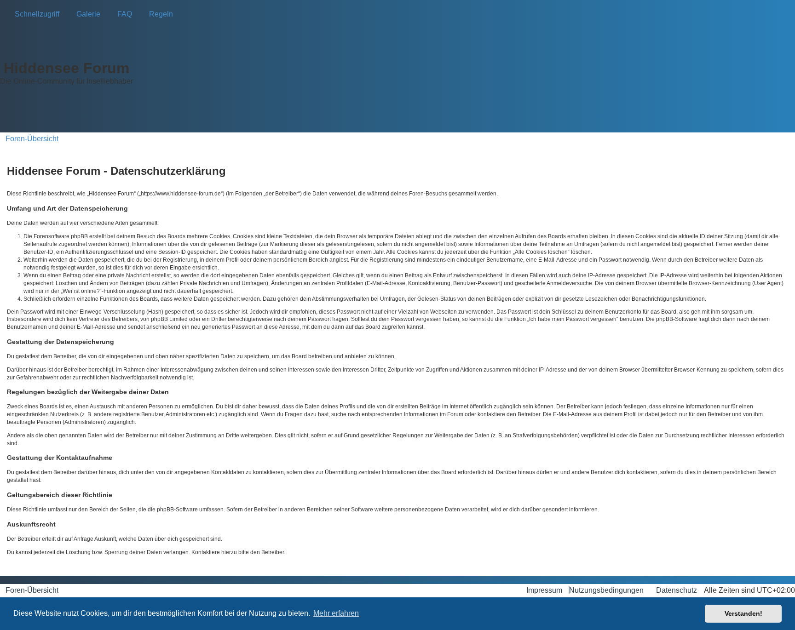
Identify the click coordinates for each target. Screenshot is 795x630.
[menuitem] (86, 14)
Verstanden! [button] (743, 613)
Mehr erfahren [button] (336, 613)
